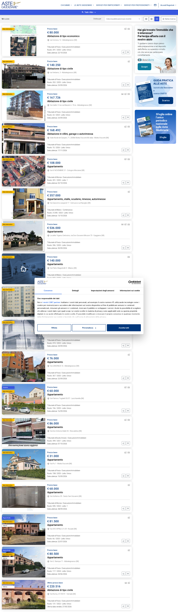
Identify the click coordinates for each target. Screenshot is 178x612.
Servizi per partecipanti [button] (108, 5)
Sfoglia (162, 137)
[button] (124, 52)
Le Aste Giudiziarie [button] (83, 5)
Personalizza (87, 328)
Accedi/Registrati (167, 5)
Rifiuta (54, 328)
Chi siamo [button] (65, 5)
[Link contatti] (155, 5)
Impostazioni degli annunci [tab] (102, 290)
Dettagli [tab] (75, 290)
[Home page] (11, 4)
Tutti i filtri (89, 12)
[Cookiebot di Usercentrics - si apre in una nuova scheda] (130, 282)
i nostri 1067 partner (51, 302)
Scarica (166, 100)
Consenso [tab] (48, 290)
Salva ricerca (170, 19)
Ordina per (97, 19)
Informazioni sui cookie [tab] (130, 290)
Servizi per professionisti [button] (137, 5)
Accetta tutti (124, 328)
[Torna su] (172, 606)
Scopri (144, 66)
